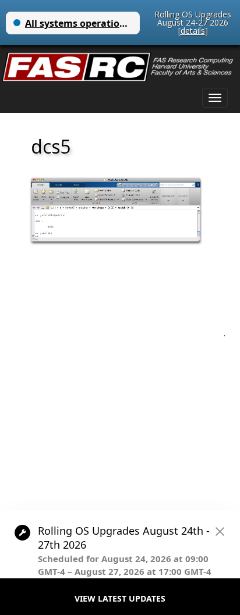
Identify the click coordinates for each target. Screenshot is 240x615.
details (193, 30)
